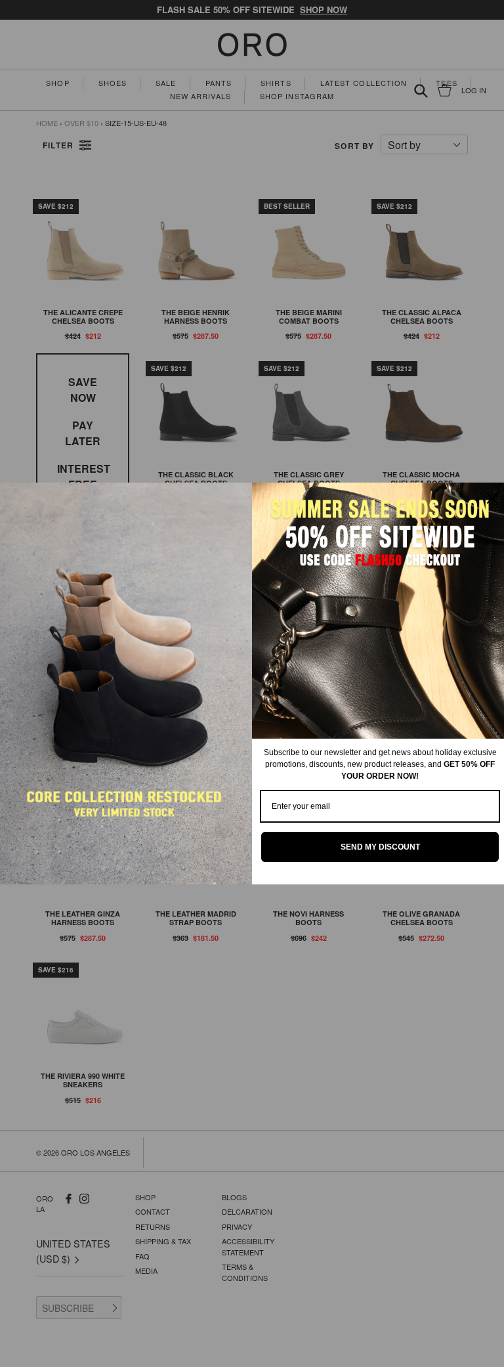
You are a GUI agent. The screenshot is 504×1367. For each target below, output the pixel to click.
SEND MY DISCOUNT (380, 847)
